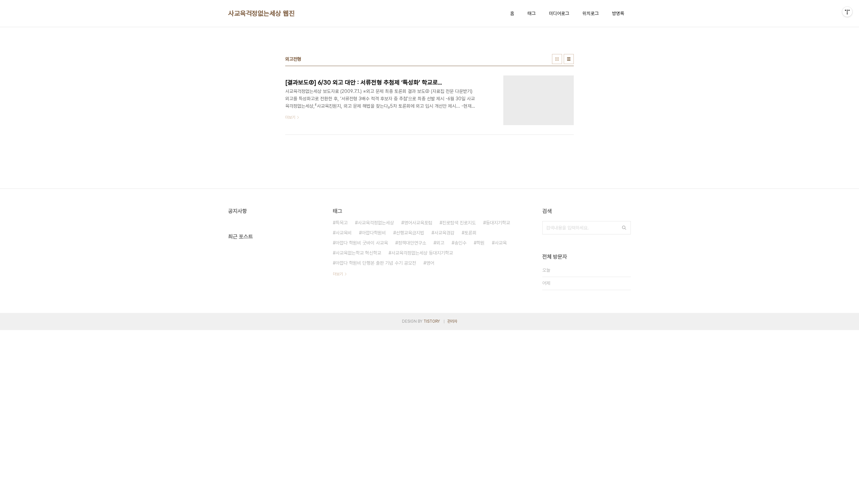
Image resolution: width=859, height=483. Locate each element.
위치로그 (591, 13)
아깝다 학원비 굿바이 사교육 (362, 243)
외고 (440, 243)
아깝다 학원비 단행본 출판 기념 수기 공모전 (376, 263)
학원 (480, 243)
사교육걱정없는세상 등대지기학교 (422, 253)
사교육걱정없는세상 (376, 222)
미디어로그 (559, 13)
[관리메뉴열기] (847, 12)
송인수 (460, 243)
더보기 (338, 274)
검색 (624, 227)
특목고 (342, 222)
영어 (430, 263)
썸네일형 (557, 59)
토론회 (470, 232)
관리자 (452, 321)
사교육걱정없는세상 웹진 (261, 13)
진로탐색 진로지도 (459, 222)
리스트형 (569, 59)
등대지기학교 (498, 222)
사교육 (501, 243)
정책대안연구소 (412, 243)
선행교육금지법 (410, 232)
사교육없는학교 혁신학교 (358, 253)
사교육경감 (444, 232)
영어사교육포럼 (418, 222)
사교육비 (344, 232)
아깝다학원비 (374, 232)
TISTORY (431, 321)
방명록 (618, 13)
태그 (531, 13)
